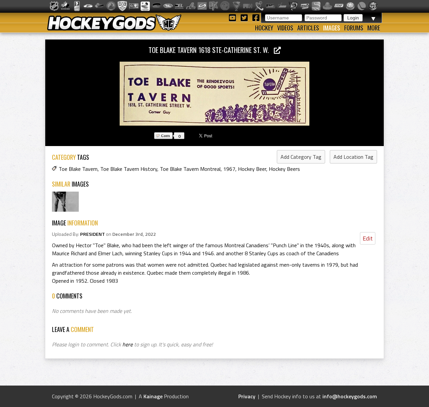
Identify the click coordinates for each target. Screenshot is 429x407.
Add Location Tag (353, 157)
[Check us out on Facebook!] (256, 17)
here (127, 344)
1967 (229, 169)
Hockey (264, 27)
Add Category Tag (301, 157)
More (373, 27)
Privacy (246, 396)
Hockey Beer (252, 169)
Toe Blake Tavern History (128, 169)
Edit (368, 238)
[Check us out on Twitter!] (245, 17)
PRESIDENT (92, 234)
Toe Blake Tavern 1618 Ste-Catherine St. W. (211, 50)
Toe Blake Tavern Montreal (190, 169)
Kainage (153, 396)
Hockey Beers (284, 169)
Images (331, 27)
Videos (285, 27)
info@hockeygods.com (349, 396)
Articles (308, 27)
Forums (353, 27)
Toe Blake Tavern (78, 169)
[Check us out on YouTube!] (233, 17)
